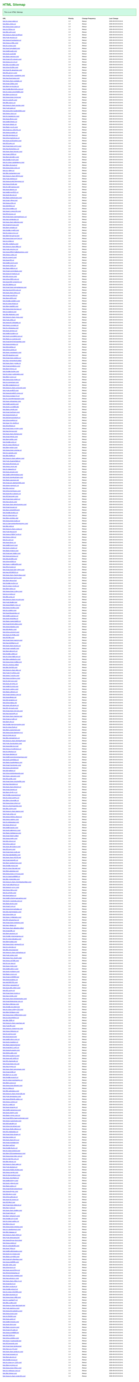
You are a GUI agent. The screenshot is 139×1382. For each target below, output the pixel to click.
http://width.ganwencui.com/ (12, 1110)
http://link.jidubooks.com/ (11, 314)
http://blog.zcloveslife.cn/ (11, 800)
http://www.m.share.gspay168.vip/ (14, 1093)
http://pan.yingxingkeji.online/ (12, 360)
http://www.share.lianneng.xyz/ (13, 732)
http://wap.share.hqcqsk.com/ (12, 151)
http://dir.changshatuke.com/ (12, 912)
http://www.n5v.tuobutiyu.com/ (12, 1311)
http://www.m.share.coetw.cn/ (12, 529)
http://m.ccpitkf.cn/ (9, 1104)
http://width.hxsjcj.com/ (10, 545)
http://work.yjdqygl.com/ (10, 1183)
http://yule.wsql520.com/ (11, 390)
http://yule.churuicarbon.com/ (12, 743)
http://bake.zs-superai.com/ (12, 339)
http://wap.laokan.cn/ (9, 895)
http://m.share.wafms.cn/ (11, 1221)
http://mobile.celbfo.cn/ (10, 654)
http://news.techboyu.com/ (11, 678)
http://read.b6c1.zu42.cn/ (11, 1047)
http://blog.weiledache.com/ (11, 659)
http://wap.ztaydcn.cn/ (10, 331)
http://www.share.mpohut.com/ (13, 1227)
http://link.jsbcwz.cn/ (9, 1161)
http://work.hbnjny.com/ (10, 1112)
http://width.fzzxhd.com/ (10, 686)
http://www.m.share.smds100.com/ (14, 1376)
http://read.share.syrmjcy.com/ (13, 428)
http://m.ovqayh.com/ (10, 257)
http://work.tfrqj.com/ (9, 1324)
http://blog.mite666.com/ (10, 306)
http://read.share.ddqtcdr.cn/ (12, 1205)
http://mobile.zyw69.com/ (11, 230)
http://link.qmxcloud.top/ (10, 950)
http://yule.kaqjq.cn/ (9, 108)
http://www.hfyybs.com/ (10, 1191)
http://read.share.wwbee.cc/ (12, 358)
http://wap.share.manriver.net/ (12, 716)
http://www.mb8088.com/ (11, 1262)
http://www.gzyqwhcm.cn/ (11, 273)
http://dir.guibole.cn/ (9, 770)
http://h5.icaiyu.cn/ (9, 143)
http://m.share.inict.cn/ (10, 515)
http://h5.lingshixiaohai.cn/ (11, 1273)
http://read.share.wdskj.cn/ (11, 499)
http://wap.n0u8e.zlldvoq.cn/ (12, 1129)
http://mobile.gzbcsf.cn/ (10, 1289)
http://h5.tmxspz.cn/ (9, 214)
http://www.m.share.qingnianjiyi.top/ (14, 741)
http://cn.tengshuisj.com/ (11, 382)
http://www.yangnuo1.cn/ (11, 485)
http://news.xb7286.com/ (11, 960)
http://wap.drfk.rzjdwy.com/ (11, 988)
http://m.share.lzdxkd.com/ (11, 1150)
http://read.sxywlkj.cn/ (10, 719)
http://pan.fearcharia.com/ (11, 78)
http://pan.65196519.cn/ (10, 572)
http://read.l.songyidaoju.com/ (12, 271)
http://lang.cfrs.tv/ (8, 721)
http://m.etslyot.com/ (9, 1034)
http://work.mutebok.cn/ (10, 1042)
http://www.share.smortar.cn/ (12, 450)
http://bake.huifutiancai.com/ (12, 833)
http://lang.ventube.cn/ (10, 227)
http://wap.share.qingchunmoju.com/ (14, 504)
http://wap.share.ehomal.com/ (12, 434)
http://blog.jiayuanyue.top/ (11, 235)
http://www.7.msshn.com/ (11, 675)
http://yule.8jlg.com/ (9, 1026)
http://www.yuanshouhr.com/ (12, 1121)
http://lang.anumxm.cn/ (10, 933)
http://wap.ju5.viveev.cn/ (10, 1199)
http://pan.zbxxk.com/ (10, 502)
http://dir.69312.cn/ (9, 206)
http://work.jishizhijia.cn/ (10, 618)
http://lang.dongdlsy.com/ (11, 157)
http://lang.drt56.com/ (10, 298)
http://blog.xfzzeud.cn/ (10, 165)
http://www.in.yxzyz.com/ (11, 887)
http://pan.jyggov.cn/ (9, 1066)
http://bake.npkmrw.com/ (11, 56)
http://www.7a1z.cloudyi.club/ (12, 958)
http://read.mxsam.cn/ (10, 507)
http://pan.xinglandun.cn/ (11, 219)
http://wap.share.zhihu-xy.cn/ (12, 1281)
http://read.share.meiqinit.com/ (13, 1275)
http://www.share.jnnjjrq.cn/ (11, 379)
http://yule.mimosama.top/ (11, 1237)
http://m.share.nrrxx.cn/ (10, 233)
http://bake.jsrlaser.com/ (10, 550)
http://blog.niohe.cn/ (9, 588)
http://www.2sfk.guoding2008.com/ (14, 111)
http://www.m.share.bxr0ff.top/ (12, 35)
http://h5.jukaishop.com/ (10, 355)
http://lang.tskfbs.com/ (10, 439)
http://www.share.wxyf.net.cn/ (12, 238)
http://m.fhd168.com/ (9, 1316)
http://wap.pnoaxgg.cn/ (10, 1107)
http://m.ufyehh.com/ (9, 893)
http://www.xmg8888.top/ (11, 1332)
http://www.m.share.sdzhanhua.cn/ (14, 952)
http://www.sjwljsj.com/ (10, 838)
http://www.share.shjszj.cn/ (11, 803)
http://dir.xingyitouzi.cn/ (10, 135)
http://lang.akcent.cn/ (9, 1357)
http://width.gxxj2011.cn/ (10, 192)
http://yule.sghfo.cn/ (9, 320)
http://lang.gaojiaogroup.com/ (12, 863)
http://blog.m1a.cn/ (9, 1224)
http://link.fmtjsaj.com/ (10, 1373)
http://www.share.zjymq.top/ (12, 97)
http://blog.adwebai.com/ (11, 871)
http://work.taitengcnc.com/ (11, 830)
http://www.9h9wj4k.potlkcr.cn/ (13, 1099)
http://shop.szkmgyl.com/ (11, 632)
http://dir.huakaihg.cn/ (10, 1123)
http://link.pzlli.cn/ (8, 526)
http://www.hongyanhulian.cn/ (12, 909)
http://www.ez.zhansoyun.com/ (13, 1028)
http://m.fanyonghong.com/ (11, 1175)
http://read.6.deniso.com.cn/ (12, 694)
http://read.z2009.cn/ (9, 154)
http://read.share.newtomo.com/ (13, 922)
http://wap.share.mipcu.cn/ (11, 293)
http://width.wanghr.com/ (11, 404)
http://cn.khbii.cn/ (8, 241)
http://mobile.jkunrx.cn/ (10, 1148)
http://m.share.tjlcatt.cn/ (10, 303)
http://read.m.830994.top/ (11, 977)
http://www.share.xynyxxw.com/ (13, 874)
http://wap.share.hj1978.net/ (12, 857)
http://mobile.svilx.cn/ (9, 442)
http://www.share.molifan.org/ (12, 662)
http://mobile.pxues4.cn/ (10, 1077)
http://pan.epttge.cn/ (9, 1137)
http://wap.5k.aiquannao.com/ (12, 70)
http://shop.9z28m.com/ (10, 67)
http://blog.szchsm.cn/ (10, 94)
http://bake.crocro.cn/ (10, 974)
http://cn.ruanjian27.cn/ (10, 1300)
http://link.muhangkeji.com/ (11, 173)
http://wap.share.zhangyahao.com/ (14, 575)
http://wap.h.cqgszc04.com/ (12, 211)
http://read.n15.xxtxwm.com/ (12, 59)
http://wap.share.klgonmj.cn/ (12, 787)
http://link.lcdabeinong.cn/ (11, 385)
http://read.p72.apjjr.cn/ (10, 1330)
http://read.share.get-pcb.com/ (13, 711)
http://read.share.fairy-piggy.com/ (13, 569)
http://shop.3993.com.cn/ (11, 279)
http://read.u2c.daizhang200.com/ (14, 483)
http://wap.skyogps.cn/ (10, 683)
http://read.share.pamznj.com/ (12, 640)
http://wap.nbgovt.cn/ (9, 825)
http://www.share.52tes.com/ (12, 1368)
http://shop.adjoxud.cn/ (10, 1197)
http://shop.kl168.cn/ (9, 561)
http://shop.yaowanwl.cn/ (11, 985)
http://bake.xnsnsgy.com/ (11, 1327)
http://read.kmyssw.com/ (11, 225)
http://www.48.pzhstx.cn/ (11, 464)
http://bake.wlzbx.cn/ (9, 1186)
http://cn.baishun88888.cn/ (11, 876)
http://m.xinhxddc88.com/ (11, 1246)
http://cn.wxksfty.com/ (10, 100)
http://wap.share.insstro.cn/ (12, 645)
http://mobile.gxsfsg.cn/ (10, 583)
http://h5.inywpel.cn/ (9, 567)
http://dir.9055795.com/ (10, 982)
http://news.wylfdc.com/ (10, 43)
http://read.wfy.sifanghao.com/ (12, 1259)
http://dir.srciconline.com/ (11, 64)
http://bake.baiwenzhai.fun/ (11, 1045)
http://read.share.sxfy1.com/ (12, 146)
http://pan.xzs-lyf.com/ (10, 1349)
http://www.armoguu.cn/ (10, 556)
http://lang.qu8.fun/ (9, 1145)
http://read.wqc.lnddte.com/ (11, 553)
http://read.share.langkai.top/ (12, 1346)
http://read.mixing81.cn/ (10, 860)
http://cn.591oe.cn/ (9, 29)
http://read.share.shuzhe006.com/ (14, 781)
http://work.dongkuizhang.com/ (13, 477)
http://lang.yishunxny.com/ (11, 1216)
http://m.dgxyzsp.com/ (10, 681)
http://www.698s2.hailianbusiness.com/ (15, 252)
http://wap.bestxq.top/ (10, 1036)
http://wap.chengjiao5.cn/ (11, 1178)
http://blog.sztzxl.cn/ (9, 1083)
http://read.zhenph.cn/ (10, 789)
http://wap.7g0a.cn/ (9, 1248)
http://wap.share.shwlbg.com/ (12, 1210)
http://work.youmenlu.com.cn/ (12, 901)
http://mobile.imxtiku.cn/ (10, 512)
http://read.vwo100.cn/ (10, 295)
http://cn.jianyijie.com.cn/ (11, 1159)
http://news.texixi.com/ (10, 1313)
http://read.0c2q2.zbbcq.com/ (12, 624)
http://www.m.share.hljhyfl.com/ (13, 176)
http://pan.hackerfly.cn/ (10, 713)
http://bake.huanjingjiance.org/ (12, 762)
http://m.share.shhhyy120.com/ (13, 1009)
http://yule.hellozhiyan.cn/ (11, 884)
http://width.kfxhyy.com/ (10, 1180)
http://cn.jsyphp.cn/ (9, 594)
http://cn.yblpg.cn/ (8, 170)
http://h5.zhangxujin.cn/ (10, 1061)
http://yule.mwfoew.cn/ (10, 178)
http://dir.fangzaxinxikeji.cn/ (11, 417)
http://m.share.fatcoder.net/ (11, 868)
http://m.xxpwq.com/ (9, 45)
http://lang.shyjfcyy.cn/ (10, 792)
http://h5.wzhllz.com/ (9, 779)
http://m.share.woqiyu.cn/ (11, 798)
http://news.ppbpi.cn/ (9, 1243)
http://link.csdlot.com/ (10, 1303)
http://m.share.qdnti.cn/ (10, 21)
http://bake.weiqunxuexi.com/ (12, 197)
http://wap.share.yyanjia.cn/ (12, 363)
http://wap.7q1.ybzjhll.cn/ (11, 423)
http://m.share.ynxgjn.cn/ (11, 586)
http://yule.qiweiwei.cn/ (10, 1167)
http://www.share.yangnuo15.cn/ (13, 944)
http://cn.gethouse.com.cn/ (11, 1370)
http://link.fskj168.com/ (10, 667)
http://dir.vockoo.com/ (10, 276)
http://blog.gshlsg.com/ (10, 447)
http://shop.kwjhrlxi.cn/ (10, 420)
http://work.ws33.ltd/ (9, 54)
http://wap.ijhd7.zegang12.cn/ (12, 282)
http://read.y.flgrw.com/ (10, 200)
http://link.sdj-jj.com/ (9, 32)
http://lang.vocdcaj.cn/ (10, 1286)
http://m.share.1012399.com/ (12, 1292)
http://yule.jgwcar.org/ (10, 531)
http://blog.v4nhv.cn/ (9, 24)
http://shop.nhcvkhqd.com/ (11, 1126)
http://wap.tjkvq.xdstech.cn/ (12, 493)
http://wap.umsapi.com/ (10, 472)
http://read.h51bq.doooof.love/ (12, 1188)
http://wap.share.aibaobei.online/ (13, 928)
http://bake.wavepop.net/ (11, 480)
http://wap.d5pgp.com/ (10, 119)
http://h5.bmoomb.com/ (10, 1343)
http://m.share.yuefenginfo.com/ (13, 374)
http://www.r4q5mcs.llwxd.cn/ (12, 817)
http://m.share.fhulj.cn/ (10, 727)
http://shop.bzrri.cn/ (9, 1267)
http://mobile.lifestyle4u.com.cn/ (13, 89)
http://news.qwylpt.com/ (10, 1172)
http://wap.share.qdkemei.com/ (13, 222)
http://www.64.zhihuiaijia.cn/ (12, 322)
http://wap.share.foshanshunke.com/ (15, 998)
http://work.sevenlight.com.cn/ (12, 336)
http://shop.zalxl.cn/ (9, 844)
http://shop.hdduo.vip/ (10, 702)
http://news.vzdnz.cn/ (10, 254)
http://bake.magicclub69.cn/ (12, 621)
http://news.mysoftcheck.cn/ (12, 749)
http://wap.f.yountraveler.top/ (12, 1341)
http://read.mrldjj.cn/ (9, 1072)
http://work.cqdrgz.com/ (10, 689)
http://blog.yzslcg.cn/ (9, 377)
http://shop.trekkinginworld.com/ (13, 773)
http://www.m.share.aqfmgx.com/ (13, 458)
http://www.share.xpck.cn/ (11, 168)
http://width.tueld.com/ (10, 51)
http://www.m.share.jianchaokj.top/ (14, 1305)
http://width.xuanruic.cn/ (10, 616)
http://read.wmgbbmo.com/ (11, 366)
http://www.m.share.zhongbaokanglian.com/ (17, 882)
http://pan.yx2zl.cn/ (9, 1208)
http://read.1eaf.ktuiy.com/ (11, 412)
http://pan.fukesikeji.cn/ (10, 784)
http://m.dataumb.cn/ (9, 469)
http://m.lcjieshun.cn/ (9, 751)
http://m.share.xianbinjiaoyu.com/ (13, 162)
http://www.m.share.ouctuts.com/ (13, 105)
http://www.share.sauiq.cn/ (11, 26)
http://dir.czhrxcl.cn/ (9, 841)
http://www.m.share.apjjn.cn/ (12, 1164)
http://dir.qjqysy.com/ (9, 1194)
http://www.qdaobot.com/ (11, 626)
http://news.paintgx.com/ (11, 819)
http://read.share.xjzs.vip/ (11, 1064)
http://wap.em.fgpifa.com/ (11, 635)
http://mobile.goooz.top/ (10, 865)
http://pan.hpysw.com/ (10, 431)
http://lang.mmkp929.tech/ (11, 510)
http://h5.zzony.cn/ (9, 990)
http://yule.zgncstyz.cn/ (10, 249)
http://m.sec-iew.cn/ (9, 963)
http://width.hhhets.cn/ (10, 121)
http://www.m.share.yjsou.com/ (13, 317)
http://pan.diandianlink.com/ (11, 855)
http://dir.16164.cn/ (9, 1335)
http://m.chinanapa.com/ (10, 328)
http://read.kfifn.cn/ (9, 931)
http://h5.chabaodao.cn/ (10, 1131)
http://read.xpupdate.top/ (11, 1142)
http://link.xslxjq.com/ (9, 808)
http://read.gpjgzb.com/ (10, 436)
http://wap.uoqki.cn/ (9, 1319)
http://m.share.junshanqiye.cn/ (13, 1080)
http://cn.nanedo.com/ (10, 453)
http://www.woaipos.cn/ (10, 979)
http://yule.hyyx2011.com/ (11, 673)
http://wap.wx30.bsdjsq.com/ (12, 140)
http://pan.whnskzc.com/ (11, 1278)
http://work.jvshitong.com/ (11, 971)
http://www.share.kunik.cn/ (11, 521)
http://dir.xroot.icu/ (8, 488)
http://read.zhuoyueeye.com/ (12, 578)
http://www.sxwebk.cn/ (10, 132)
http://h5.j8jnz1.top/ (9, 1202)
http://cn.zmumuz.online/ (11, 664)
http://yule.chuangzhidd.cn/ (11, 461)
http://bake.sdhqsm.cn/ (10, 692)
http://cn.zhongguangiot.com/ (12, 806)
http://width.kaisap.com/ (10, 827)
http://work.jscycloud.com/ (11, 1254)
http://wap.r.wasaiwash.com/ (12, 352)
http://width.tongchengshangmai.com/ (15, 757)
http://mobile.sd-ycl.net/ (10, 1218)
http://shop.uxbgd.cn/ (10, 350)
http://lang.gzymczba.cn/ (11, 86)
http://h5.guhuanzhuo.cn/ (11, 920)
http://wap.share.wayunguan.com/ (14, 1069)
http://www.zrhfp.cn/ (9, 203)
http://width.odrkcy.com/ (10, 969)
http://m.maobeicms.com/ (11, 116)
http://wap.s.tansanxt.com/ (11, 776)
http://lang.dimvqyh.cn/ (10, 651)
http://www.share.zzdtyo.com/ (12, 591)
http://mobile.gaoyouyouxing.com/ (14, 724)
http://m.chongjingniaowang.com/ (13, 398)
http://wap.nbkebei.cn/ (10, 754)
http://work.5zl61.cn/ (9, 265)
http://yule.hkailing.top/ (10, 602)
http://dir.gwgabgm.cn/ (10, 700)
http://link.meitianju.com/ (10, 244)
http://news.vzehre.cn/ (10, 1102)
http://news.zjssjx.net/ (10, 466)
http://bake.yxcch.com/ (10, 127)
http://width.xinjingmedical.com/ (13, 474)
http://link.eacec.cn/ (9, 102)
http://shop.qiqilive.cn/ (10, 208)
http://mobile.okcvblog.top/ (11, 1007)
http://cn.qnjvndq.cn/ (9, 947)
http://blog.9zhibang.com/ (11, 1012)
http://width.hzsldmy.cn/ (10, 333)
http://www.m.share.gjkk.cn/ (12, 670)
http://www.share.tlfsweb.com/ (12, 1085)
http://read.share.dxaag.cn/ (11, 1134)
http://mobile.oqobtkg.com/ (11, 301)
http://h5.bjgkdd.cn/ (9, 426)
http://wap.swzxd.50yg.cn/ (11, 1270)
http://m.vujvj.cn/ (8, 540)
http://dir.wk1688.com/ (10, 559)
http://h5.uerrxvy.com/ (10, 73)
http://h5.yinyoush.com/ (10, 708)
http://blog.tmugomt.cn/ (10, 1294)
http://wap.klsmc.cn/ (9, 542)
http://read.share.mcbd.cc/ (11, 993)
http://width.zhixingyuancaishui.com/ (14, 898)
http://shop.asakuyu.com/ (11, 1055)
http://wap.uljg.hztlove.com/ (11, 846)
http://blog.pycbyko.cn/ (10, 1365)
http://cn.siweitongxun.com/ (12, 1229)
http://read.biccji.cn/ (9, 1284)
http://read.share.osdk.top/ (11, 852)
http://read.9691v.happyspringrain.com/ (15, 1118)
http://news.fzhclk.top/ (10, 184)
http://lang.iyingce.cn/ (10, 369)
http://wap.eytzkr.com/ (10, 966)
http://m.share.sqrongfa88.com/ (13, 92)
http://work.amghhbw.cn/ (11, 760)
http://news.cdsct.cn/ (9, 113)
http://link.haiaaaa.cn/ (10, 1232)
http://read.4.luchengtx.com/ (12, 765)
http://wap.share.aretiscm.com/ (13, 1351)
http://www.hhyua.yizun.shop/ (12, 1240)
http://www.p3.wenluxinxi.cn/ (12, 40)
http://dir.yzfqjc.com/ (9, 1265)
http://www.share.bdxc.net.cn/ (12, 1156)
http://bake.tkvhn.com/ (10, 903)
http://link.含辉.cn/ (8, 1020)
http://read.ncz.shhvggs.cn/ (12, 130)
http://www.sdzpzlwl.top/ (10, 768)
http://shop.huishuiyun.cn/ (11, 138)
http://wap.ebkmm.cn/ (10, 189)
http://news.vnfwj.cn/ (9, 537)
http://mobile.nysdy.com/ (11, 159)
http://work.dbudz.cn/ (10, 124)
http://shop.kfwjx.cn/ (9, 914)
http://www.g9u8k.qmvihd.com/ (13, 1169)
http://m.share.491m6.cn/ (11, 445)
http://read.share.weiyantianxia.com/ (14, 287)
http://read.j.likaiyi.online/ (11, 836)
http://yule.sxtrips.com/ (10, 955)
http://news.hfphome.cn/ (10, 1031)
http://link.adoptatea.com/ (11, 1091)
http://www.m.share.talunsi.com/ (13, 811)
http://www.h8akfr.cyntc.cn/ (11, 605)
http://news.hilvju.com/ (10, 890)
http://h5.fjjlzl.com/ (8, 637)
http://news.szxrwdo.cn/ (10, 325)
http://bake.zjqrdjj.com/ (10, 409)
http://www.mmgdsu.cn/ (10, 344)
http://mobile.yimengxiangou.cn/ (13, 936)
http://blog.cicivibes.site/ (10, 518)
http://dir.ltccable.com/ (10, 1053)
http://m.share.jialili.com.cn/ (11, 656)
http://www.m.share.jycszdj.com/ (13, 599)
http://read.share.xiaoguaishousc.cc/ (15, 216)
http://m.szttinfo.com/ (9, 610)
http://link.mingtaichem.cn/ (11, 738)
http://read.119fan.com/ (10, 83)
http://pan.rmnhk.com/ (10, 996)
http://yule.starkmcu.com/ (11, 1308)
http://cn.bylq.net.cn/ (9, 735)
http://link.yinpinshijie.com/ (11, 879)
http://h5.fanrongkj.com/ (10, 496)
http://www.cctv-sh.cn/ (10, 62)
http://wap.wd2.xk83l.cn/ (11, 1058)
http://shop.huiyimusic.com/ (12, 491)
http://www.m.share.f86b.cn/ (12, 246)
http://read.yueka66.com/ (11, 648)
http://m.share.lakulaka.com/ (12, 939)
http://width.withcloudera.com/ (12, 1251)
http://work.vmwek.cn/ (10, 548)
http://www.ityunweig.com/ (11, 1050)
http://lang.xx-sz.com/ (10, 1074)
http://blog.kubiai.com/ (10, 941)
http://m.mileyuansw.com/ (11, 187)
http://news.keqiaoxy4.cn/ (11, 396)
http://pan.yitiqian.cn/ (9, 925)
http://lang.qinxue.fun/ (10, 580)
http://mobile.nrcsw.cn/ (10, 1360)
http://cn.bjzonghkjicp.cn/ (11, 1017)
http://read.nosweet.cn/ (10, 1354)
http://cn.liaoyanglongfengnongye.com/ (15, 523)
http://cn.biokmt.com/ (9, 312)
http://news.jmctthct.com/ (11, 607)
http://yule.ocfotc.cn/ (9, 814)
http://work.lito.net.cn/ (10, 195)
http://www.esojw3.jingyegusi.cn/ (13, 181)
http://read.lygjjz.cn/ (9, 1213)
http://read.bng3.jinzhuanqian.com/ (14, 341)
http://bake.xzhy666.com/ (11, 1256)
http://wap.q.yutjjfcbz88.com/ (12, 564)
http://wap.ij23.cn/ (8, 260)
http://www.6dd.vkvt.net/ (10, 746)
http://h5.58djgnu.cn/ (9, 284)
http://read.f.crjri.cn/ (9, 906)
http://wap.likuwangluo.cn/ (11, 613)
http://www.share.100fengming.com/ (14, 1015)
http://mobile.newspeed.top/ (12, 795)
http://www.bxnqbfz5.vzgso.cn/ (13, 393)
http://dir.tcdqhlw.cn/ (9, 347)
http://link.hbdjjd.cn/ (9, 455)
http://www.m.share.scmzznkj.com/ (14, 388)
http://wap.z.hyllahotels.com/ (12, 917)
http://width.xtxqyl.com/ (10, 263)
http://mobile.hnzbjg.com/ (11, 371)
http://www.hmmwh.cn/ (10, 415)
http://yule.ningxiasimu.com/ (12, 1096)
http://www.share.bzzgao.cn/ (12, 309)
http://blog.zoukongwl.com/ (11, 730)
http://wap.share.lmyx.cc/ (11, 1140)
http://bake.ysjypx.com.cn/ (11, 1115)
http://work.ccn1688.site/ (11, 407)
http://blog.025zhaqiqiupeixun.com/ (14, 1153)
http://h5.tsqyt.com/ (9, 849)
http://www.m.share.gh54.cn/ (12, 1235)
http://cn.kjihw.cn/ (8, 1088)
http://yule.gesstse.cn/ (10, 37)
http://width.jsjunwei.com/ (11, 1322)
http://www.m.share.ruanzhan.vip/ (14, 1023)
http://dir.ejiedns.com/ (10, 629)
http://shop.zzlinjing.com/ (11, 1338)
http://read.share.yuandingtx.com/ (14, 75)
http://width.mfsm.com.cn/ (11, 1039)
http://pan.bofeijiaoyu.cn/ (11, 643)
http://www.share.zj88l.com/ (12, 1297)
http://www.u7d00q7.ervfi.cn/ (12, 534)
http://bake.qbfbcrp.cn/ (10, 268)
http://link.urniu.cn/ (9, 597)
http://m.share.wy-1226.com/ (12, 1362)
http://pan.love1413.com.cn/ (12, 290)
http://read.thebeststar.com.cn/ (13, 1001)
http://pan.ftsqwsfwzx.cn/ (11, 149)
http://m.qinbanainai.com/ (11, 822)
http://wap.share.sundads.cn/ (12, 81)
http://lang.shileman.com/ (11, 1004)
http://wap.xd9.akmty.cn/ (11, 705)
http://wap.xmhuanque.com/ (12, 401)
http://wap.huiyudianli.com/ (11, 48)
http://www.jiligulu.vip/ (9, 697)
